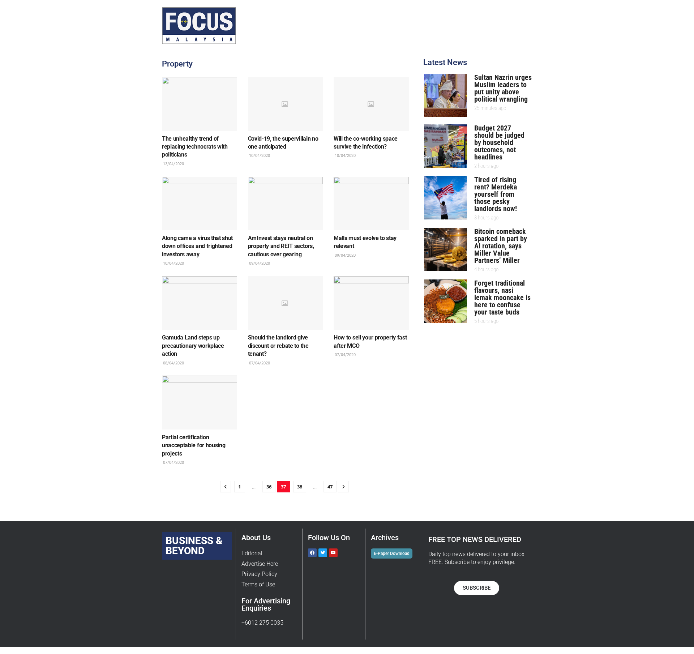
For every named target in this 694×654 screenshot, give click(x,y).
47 (330, 486)
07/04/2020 (259, 363)
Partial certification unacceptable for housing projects (193, 445)
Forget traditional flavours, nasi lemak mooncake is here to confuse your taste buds (502, 297)
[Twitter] (322, 552)
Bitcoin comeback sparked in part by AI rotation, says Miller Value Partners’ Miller (500, 246)
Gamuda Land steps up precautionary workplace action (193, 345)
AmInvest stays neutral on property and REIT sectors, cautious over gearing (281, 246)
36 (268, 486)
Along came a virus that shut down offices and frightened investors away (197, 246)
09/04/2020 (259, 263)
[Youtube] (333, 552)
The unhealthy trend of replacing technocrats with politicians (195, 146)
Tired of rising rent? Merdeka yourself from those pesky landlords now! (495, 194)
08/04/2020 (173, 363)
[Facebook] (312, 552)
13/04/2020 (173, 164)
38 (299, 486)
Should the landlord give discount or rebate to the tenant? (278, 345)
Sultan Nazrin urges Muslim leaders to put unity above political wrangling (503, 88)
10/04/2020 (259, 155)
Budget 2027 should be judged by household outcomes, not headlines (499, 142)
